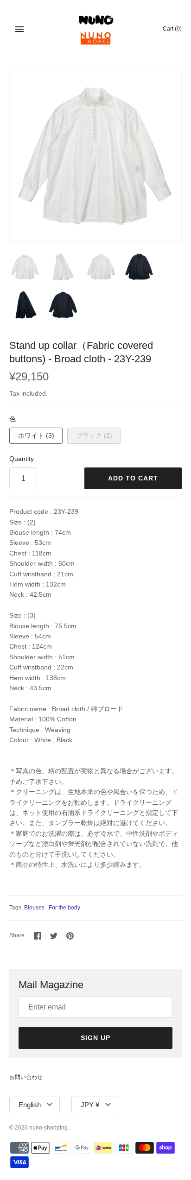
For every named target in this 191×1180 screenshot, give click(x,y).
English (30, 1105)
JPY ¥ (90, 1105)
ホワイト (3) (36, 435)
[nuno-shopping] (96, 29)
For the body (64, 907)
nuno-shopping (48, 1127)
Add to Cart (133, 478)
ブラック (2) (94, 435)
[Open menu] (19, 29)
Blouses (34, 907)
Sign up (95, 1037)
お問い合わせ (26, 1077)
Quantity (21, 458)
